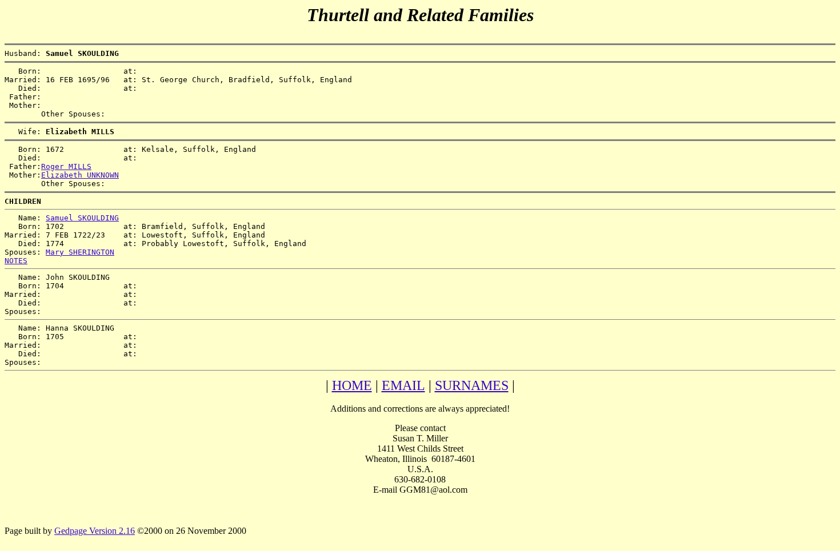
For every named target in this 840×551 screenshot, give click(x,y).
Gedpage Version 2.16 (94, 531)
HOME (352, 385)
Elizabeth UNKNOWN (80, 175)
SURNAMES (472, 385)
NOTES (16, 260)
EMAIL (403, 385)
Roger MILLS (66, 166)
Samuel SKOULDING (82, 218)
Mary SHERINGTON (80, 252)
